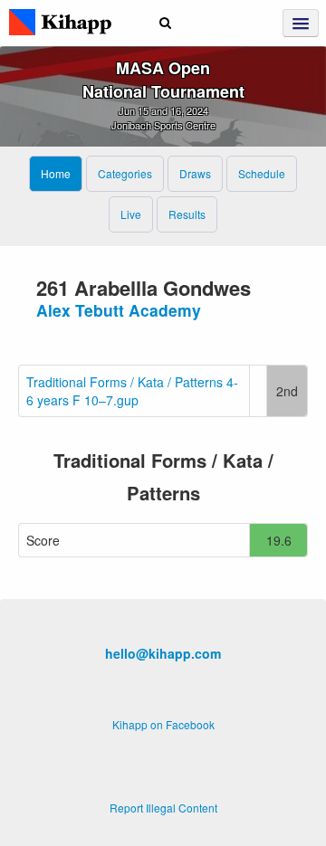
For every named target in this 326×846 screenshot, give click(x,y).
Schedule (261, 173)
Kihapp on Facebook (163, 724)
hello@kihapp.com (163, 653)
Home (56, 173)
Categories (125, 173)
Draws (195, 173)
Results (187, 214)
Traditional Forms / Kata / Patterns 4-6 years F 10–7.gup (132, 391)
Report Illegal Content (163, 807)
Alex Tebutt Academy (118, 310)
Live (130, 214)
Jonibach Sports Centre (163, 125)
